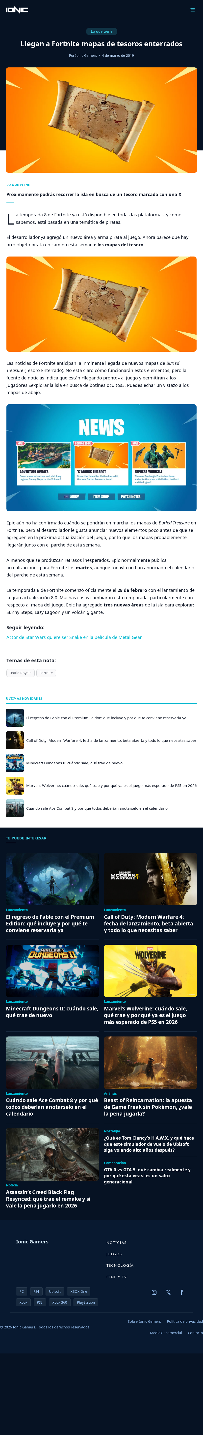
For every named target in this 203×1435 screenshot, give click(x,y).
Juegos (114, 1253)
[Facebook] (182, 1292)
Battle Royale (20, 672)
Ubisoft (55, 1291)
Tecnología (120, 1265)
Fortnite (46, 672)
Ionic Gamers (86, 55)
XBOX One (79, 1291)
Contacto (195, 1332)
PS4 (36, 1291)
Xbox (23, 1302)
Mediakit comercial (166, 1332)
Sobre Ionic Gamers (144, 1321)
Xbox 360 (59, 1302)
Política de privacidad (185, 1321)
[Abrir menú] (192, 10)
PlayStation (86, 1302)
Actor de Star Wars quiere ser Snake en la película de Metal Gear (74, 637)
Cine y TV (116, 1276)
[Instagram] (154, 1292)
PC (22, 1291)
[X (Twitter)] (168, 1292)
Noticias (116, 1242)
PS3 (40, 1302)
